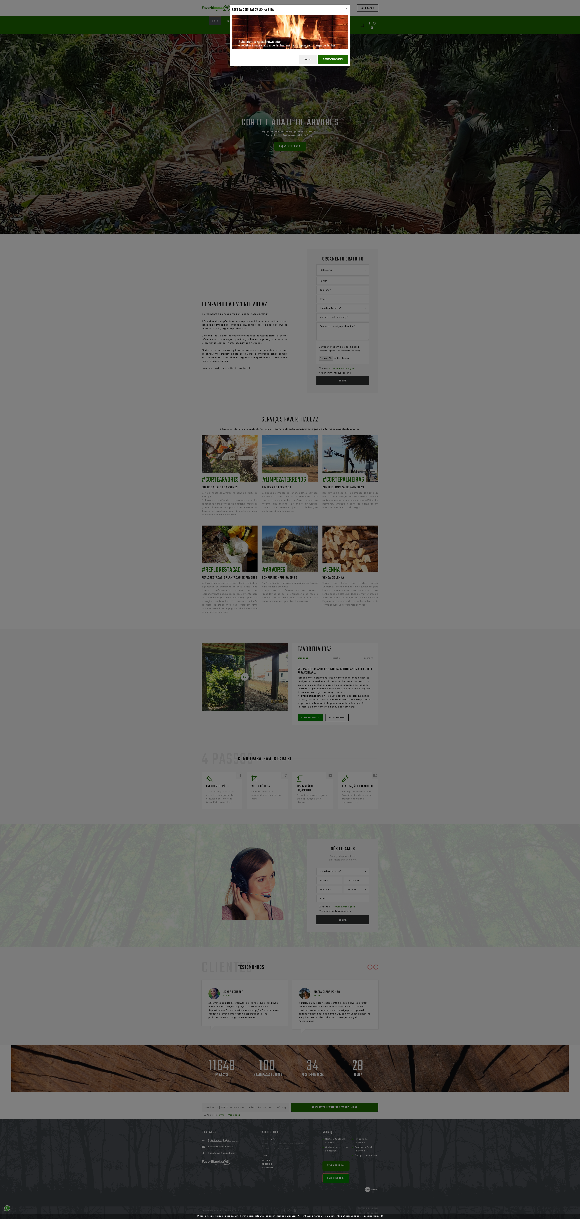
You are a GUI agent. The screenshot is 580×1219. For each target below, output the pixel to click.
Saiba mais (372, 1216)
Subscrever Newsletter (333, 59)
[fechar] (382, 1216)
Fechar (307, 59)
